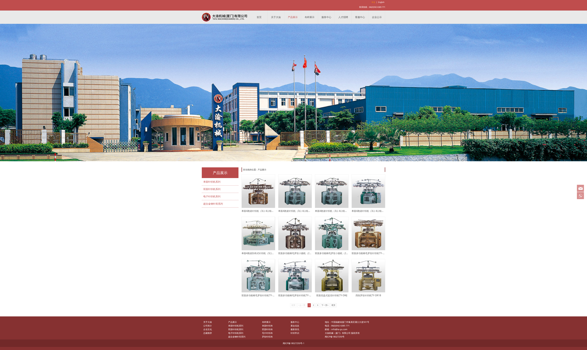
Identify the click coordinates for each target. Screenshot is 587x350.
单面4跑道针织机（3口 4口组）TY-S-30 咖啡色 (266, 211)
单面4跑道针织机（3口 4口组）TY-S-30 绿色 (301, 211)
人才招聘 (343, 17)
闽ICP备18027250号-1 (293, 343)
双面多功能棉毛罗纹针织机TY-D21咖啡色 (373, 253)
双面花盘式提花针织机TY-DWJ (331, 295)
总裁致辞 (207, 333)
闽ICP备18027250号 (334, 336)
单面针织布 (267, 325)
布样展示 (309, 17)
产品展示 (293, 17)
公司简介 (207, 325)
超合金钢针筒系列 (213, 203)
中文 (373, 2)
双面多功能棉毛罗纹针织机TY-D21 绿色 (262, 295)
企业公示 (377, 17)
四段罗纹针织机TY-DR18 (368, 295)
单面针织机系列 (211, 181)
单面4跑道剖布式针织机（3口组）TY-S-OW (264, 253)
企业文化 (207, 329)
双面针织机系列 (211, 189)
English (381, 2)
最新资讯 (295, 329)
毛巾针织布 (267, 333)
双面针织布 (267, 329)
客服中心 (360, 17)
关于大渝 (276, 17)
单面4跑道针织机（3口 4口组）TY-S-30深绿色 (375, 211)
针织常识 (295, 333)
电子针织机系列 (211, 196)
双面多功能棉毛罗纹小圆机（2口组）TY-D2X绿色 (340, 253)
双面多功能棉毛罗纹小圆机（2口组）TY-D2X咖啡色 (304, 253)
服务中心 (326, 17)
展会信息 (295, 325)
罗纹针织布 (267, 336)
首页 (259, 17)
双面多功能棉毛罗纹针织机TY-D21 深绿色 (299, 295)
